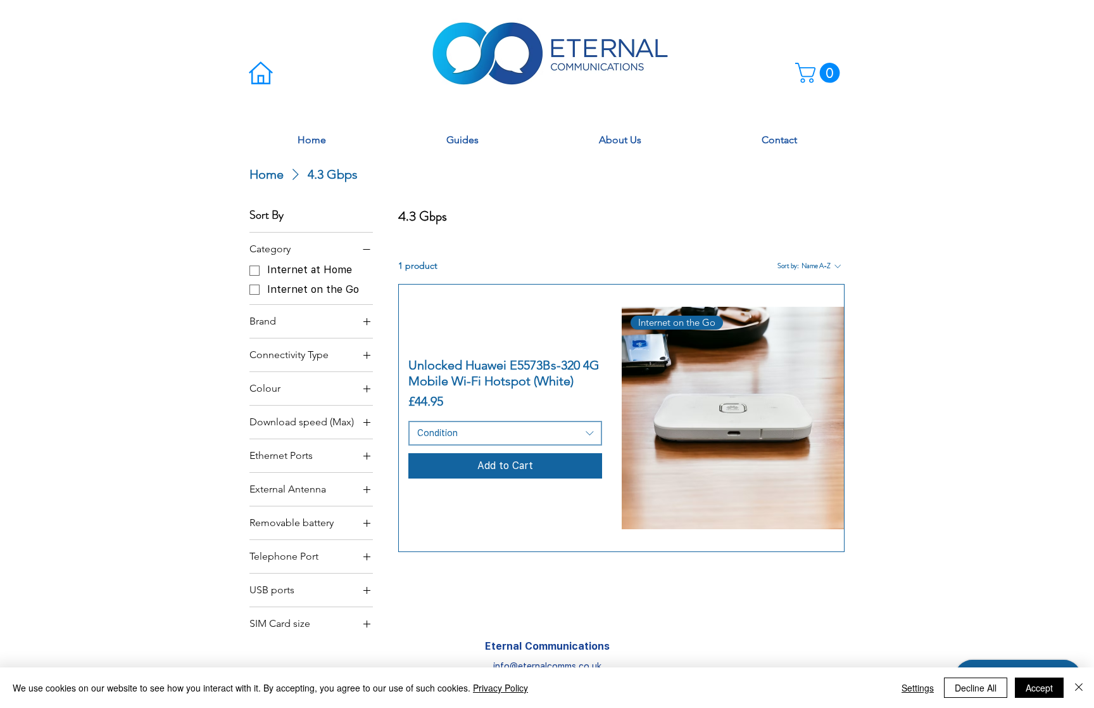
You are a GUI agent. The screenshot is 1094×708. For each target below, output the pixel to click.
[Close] (1078, 688)
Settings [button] (918, 687)
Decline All (976, 687)
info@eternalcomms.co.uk (547, 666)
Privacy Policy (500, 687)
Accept (1039, 687)
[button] (820, 73)
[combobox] (504, 433)
